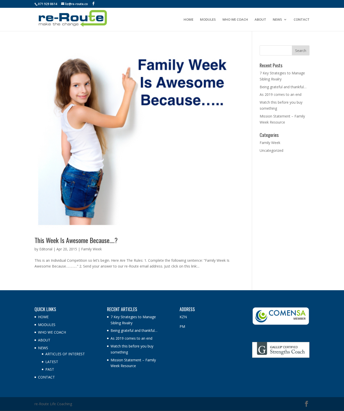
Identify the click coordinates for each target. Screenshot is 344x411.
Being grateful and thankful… (283, 86)
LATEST (51, 361)
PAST (49, 369)
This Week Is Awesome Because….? (76, 240)
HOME (188, 20)
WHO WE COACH (235, 20)
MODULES (208, 20)
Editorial (45, 249)
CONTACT (301, 20)
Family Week (91, 249)
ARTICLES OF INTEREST (65, 353)
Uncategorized (271, 150)
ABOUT (260, 20)
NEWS (277, 20)
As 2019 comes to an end (280, 94)
